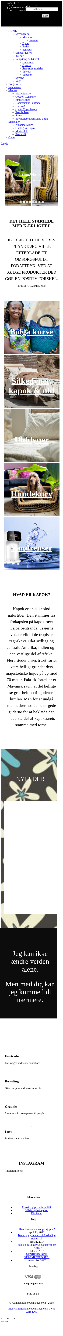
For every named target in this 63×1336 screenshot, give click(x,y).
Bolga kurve (31, 331)
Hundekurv (31, 493)
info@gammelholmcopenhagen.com (28, 1308)
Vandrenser (31, 547)
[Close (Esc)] (2, 1318)
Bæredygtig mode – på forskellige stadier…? (36, 1237)
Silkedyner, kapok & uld (31, 385)
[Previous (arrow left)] (2, 1321)
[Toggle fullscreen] (9, 1318)
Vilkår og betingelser (36, 1210)
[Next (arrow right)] (6, 1321)
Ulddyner (32, 439)
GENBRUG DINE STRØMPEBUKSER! (37, 1256)
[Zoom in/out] (13, 1318)
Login (4, 143)
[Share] (6, 1318)
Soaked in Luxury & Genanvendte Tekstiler (37, 1246)
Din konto (36, 1213)
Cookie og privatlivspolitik (36, 1207)
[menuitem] (12, 30)
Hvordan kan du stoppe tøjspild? (37, 1229)
